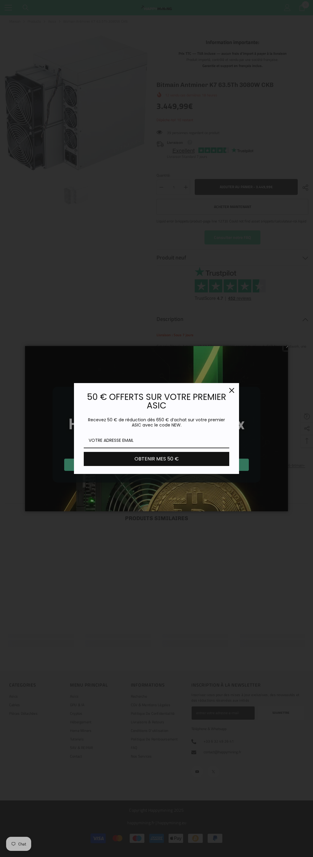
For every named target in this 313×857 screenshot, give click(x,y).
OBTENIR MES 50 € (156, 458)
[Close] (231, 390)
